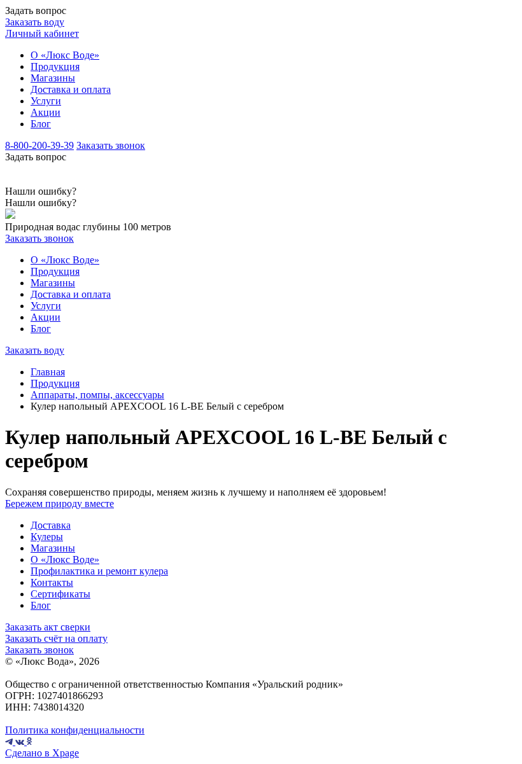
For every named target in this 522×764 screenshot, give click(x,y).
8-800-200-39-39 (39, 145)
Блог (41, 123)
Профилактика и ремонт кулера (99, 571)
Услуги (46, 100)
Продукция (55, 66)
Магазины (53, 78)
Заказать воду (34, 22)
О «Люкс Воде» (65, 55)
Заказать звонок (110, 145)
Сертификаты (60, 593)
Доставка (51, 525)
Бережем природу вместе (59, 503)
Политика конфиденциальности (75, 730)
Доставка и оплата (71, 89)
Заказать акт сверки (47, 627)
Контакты (52, 582)
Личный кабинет (42, 33)
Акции (45, 112)
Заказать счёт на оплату (56, 638)
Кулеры (47, 536)
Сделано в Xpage (42, 752)
